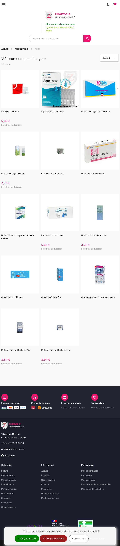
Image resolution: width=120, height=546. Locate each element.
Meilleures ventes (50, 498)
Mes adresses (88, 480)
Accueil (4, 49)
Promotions (6, 502)
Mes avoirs (86, 475)
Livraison (45, 475)
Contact (45, 484)
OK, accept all (28, 538)
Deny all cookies (54, 538)
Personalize (78, 538)
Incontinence (7, 484)
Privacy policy (97, 538)
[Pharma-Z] (60, 16)
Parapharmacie (8, 480)
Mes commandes (89, 471)
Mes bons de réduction (92, 489)
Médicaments (8, 475)
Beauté (4, 471)
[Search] (87, 38)
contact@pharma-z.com (13, 449)
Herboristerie (7, 493)
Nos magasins (48, 480)
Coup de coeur (8, 507)
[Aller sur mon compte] (108, 4)
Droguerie (6, 498)
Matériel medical (9, 489)
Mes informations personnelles (96, 484)
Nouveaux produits (50, 493)
